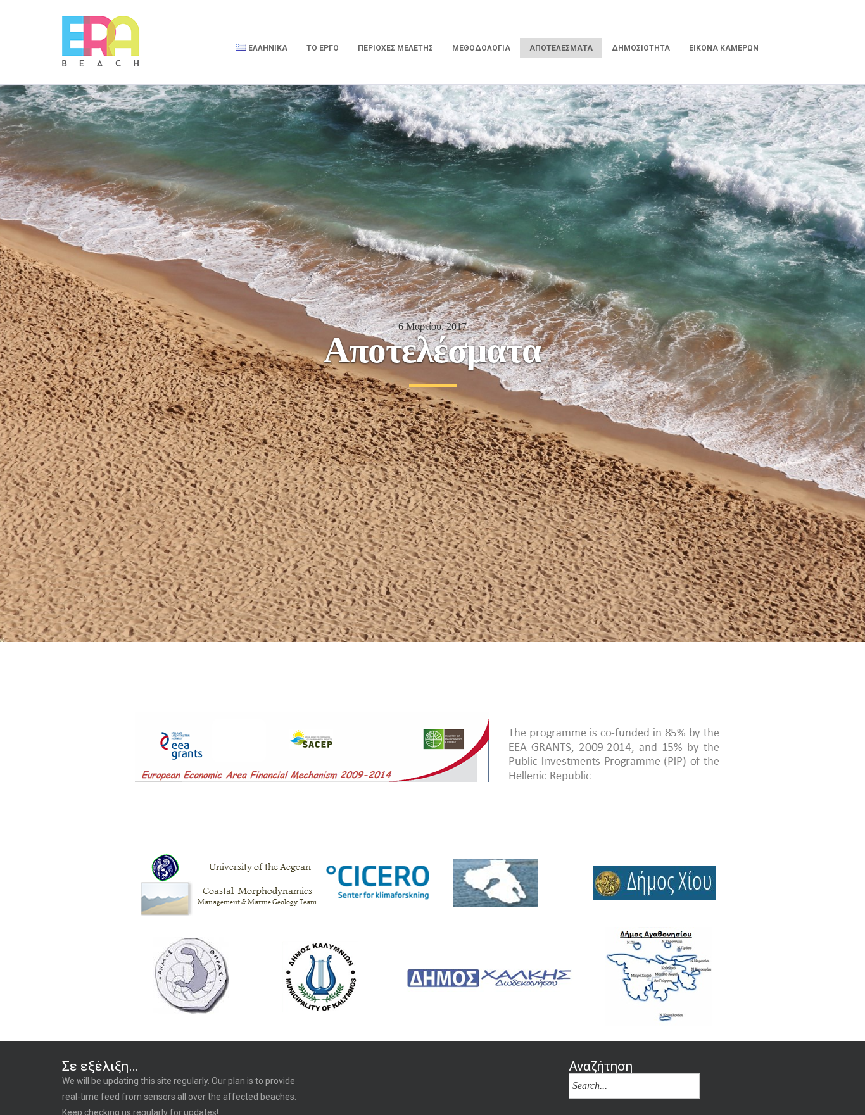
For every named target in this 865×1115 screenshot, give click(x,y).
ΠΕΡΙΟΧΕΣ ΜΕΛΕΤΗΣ (395, 48)
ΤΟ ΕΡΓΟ (322, 48)
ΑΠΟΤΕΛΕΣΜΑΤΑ (561, 48)
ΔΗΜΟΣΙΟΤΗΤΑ (641, 48)
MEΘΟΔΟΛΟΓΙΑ (481, 48)
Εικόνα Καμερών (724, 48)
